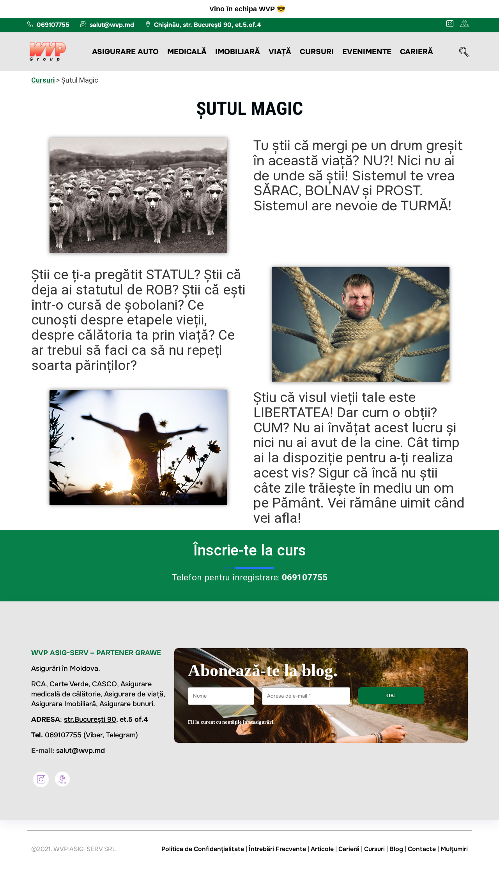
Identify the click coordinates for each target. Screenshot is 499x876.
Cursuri (317, 51)
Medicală (187, 51)
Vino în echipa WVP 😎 (247, 9)
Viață (280, 51)
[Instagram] (447, 24)
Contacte (422, 849)
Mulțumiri (454, 849)
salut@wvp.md (80, 750)
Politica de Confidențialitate (202, 849)
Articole (322, 849)
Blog (396, 849)
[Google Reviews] (62, 779)
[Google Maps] (463, 24)
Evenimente (366, 51)
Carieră (416, 51)
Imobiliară (237, 51)
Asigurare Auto (125, 51)
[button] (464, 53)
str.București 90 (90, 719)
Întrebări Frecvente (277, 849)
